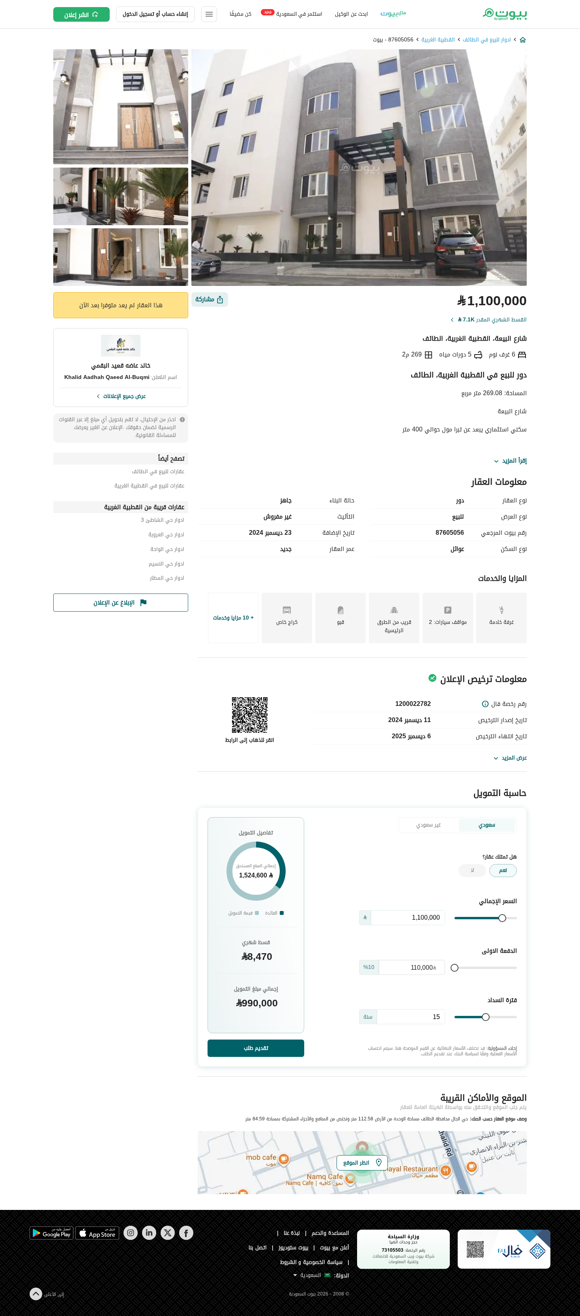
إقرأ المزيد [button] (514, 461)
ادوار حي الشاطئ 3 (162, 521)
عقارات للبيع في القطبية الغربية (149, 487)
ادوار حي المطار (167, 579)
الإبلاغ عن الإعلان (114, 603)
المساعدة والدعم (330, 1233)
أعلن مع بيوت (334, 1247)
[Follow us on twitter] (167, 1238)
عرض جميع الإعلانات (124, 395)
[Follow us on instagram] (130, 1238)
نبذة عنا (292, 1233)
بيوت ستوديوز (294, 1247)
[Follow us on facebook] (186, 1238)
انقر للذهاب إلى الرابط (249, 740)
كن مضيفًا (240, 14)
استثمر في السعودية (293, 13)
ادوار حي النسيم (166, 565)
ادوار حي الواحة (167, 550)
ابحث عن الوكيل (351, 14)
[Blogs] (393, 14)
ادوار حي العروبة (166, 536)
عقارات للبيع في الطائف (158, 473)
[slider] (502, 918)
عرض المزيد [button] (514, 758)
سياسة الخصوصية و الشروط (311, 1262)
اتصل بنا (258, 1247)
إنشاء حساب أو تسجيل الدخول (155, 14)
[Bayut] (504, 14)
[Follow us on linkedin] (149, 1238)
